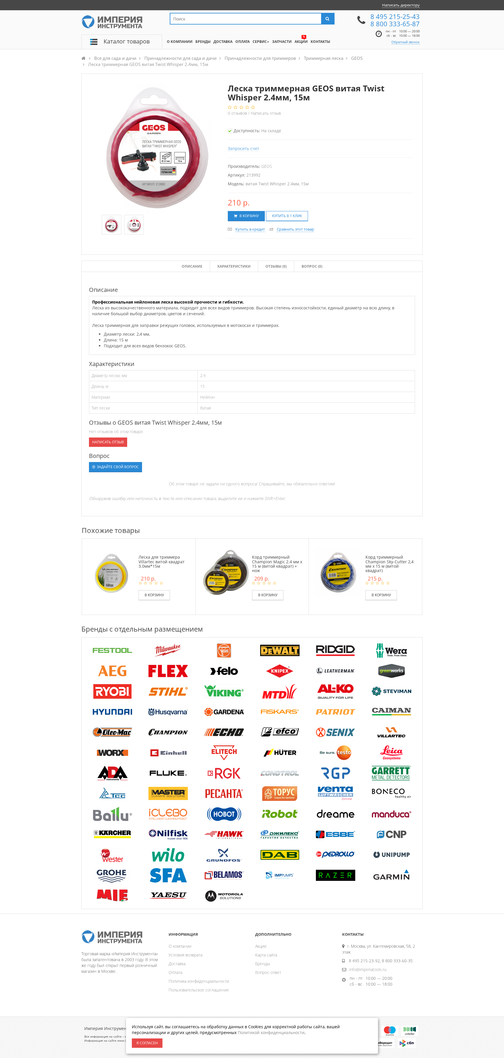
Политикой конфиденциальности (271, 1032)
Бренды (262, 963)
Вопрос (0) (312, 266)
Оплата (175, 972)
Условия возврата (185, 955)
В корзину (249, 215)
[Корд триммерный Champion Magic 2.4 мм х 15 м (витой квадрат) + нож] (225, 572)
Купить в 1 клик (287, 215)
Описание (192, 266)
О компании (180, 946)
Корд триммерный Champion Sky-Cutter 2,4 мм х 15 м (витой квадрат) (389, 563)
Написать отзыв (266, 113)
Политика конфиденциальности (199, 981)
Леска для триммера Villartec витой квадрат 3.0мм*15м (162, 561)
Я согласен (147, 1042)
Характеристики (234, 266)
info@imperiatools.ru (367, 969)
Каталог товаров (127, 41)
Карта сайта (266, 955)
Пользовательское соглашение (199, 990)
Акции (260, 946)
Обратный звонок (405, 42)
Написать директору (401, 5)
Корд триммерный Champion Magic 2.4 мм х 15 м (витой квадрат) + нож (277, 563)
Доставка (177, 963)
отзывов (238, 113)
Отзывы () (276, 266)
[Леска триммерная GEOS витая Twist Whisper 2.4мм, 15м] (111, 224)
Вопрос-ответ (268, 972)
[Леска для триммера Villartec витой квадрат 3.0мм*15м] (112, 572)
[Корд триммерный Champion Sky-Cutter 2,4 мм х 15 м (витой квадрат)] (338, 572)
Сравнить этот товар (295, 229)
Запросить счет (243, 148)
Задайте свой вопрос (117, 466)
